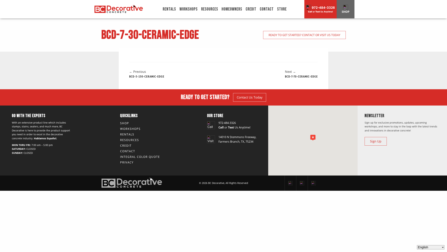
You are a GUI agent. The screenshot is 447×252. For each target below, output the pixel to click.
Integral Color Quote (140, 157)
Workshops (188, 9)
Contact (267, 9)
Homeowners (232, 9)
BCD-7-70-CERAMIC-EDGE (301, 76)
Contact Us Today (249, 97)
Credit (251, 9)
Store (282, 9)
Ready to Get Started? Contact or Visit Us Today (304, 35)
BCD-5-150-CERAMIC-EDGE (146, 76)
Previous (137, 71)
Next (290, 71)
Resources (209, 9)
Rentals (169, 9)
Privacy (127, 162)
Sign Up (375, 141)
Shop (124, 123)
